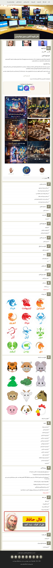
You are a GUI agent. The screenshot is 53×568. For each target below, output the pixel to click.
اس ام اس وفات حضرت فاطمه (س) (42, 193)
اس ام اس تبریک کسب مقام (44, 196)
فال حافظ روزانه (46, 504)
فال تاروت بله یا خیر (45, 460)
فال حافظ (44, 2)
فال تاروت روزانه (45, 427)
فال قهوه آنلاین (26, 76)
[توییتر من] (23, 556)
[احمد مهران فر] (42, 44)
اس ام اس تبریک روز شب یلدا (43, 191)
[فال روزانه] (16, 108)
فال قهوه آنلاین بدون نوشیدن (27, 36)
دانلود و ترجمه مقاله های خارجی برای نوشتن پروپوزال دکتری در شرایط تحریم (35, 490)
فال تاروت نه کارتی (45, 449)
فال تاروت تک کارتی (45, 435)
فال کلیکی (47, 270)
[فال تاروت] (38, 108)
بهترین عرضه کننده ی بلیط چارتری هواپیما (41, 484)
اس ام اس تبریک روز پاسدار (43, 202)
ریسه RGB (46, 287)
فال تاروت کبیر (46, 430)
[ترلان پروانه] (26, 44)
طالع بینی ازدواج (46, 250)
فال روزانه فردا (46, 547)
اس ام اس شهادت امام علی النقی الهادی (41, 199)
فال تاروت (39, 2)
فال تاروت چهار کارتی (45, 441)
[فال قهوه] (38, 130)
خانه (49, 2)
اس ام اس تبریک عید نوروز (44, 188)
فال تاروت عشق (46, 455)
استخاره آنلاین (19, 2)
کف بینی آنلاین (46, 241)
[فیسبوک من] (33, 556)
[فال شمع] (16, 130)
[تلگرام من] (37, 556)
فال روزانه (33, 2)
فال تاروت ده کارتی (45, 452)
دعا (48, 261)
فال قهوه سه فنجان (45, 230)
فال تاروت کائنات (45, 432)
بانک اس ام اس (26, 2)
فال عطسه (47, 538)
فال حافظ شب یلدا (45, 507)
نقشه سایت (22, 564)
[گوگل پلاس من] (19, 556)
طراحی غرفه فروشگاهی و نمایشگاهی (42, 487)
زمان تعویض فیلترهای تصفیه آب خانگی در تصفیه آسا (39, 472)
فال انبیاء (47, 219)
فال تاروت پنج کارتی (45, 444)
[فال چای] (38, 153)
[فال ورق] (16, 153)
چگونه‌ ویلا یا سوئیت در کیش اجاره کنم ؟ (41, 481)
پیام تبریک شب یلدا (45, 510)
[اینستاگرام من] (30, 556)
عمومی (43, 178)
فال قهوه (43, 48)
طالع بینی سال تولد (45, 418)
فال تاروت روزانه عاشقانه (44, 458)
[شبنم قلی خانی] (10, 44)
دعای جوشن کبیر (45, 258)
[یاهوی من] (40, 556)
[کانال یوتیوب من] (15, 556)
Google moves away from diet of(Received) (41, 474)
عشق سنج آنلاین (45, 278)
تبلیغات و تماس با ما (10, 2)
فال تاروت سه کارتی (45, 438)
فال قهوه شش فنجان (45, 233)
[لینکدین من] (12, 556)
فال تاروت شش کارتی (44, 446)
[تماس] (26, 556)
